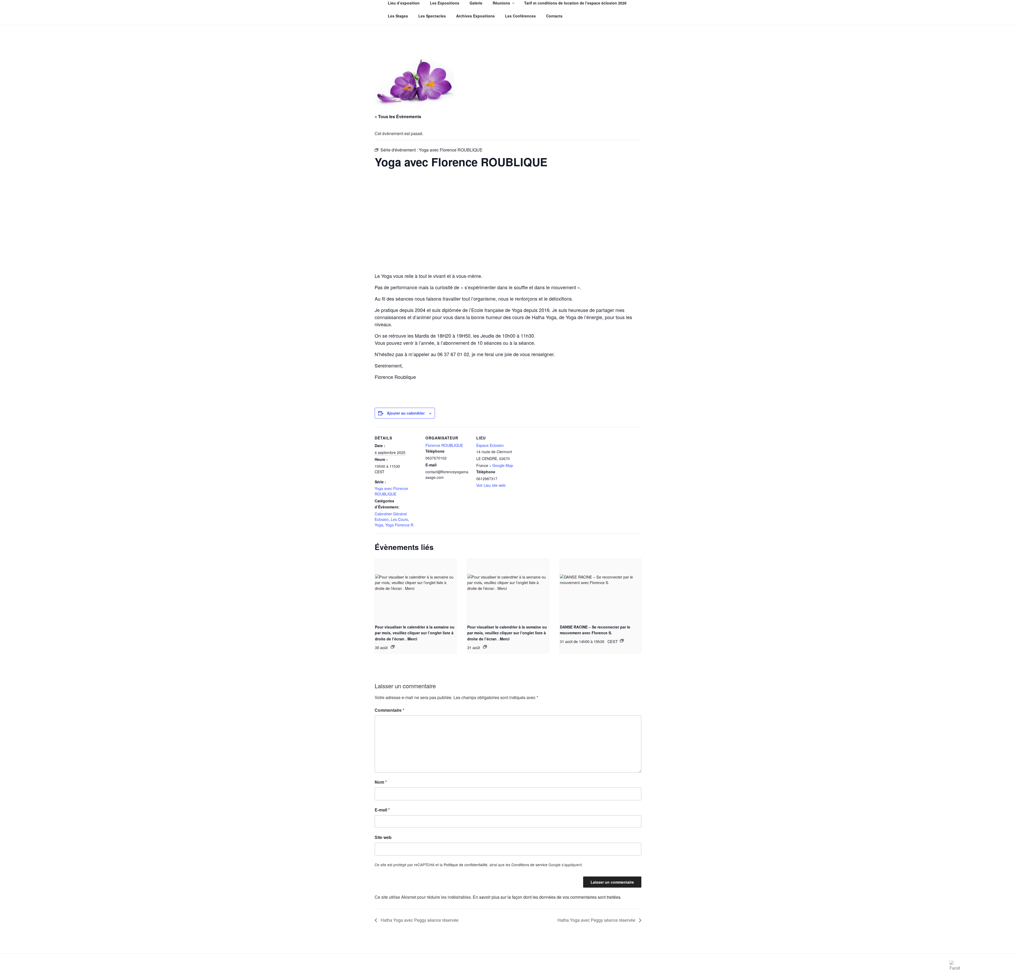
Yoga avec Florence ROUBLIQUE (391, 491)
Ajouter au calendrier (406, 413)
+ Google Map (501, 465)
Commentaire (389, 710)
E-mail (382, 810)
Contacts (554, 16)
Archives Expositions (475, 16)
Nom (381, 782)
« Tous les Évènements (398, 116)
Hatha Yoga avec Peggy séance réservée (419, 920)
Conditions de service (529, 864)
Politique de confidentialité (465, 864)
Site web (383, 837)
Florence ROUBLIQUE (444, 445)
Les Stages (398, 16)
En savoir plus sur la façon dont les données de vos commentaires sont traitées (546, 897)
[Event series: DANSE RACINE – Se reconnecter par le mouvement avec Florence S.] (622, 640)
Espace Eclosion (490, 445)
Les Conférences (520, 16)
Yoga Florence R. (399, 524)
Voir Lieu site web (491, 485)
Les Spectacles (432, 16)
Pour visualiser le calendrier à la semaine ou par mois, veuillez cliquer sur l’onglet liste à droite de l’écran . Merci (415, 632)
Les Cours (399, 519)
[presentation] (415, 589)
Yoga (379, 524)
